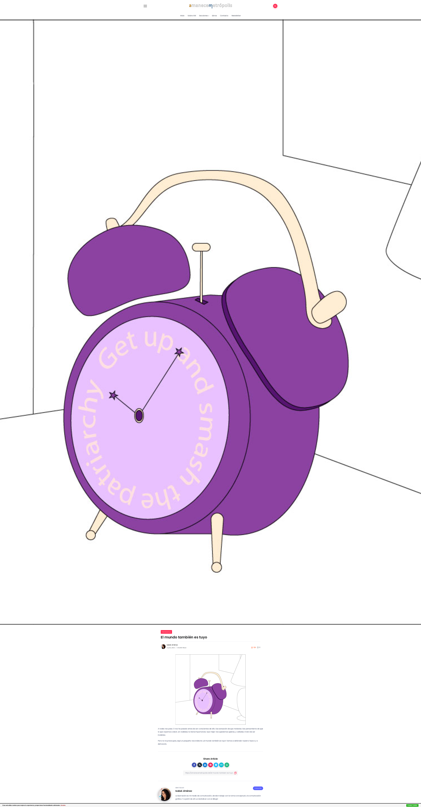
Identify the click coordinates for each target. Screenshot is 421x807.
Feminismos (166, 632)
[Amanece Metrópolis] (210, 6)
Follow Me (258, 788)
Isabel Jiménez (172, 645)
